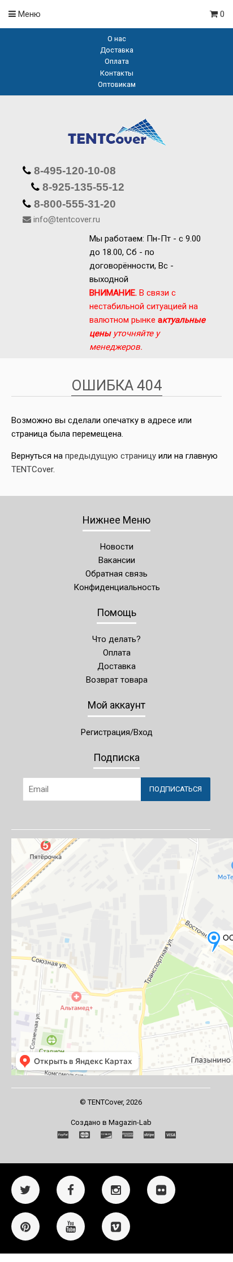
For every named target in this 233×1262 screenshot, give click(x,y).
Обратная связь (116, 574)
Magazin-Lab (130, 1122)
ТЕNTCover (32, 469)
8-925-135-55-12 (82, 187)
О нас (116, 38)
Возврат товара (117, 680)
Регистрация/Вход (117, 732)
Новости (116, 547)
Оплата (117, 61)
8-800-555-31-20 (73, 204)
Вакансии (116, 560)
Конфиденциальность (117, 587)
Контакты (116, 73)
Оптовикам (117, 84)
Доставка (116, 50)
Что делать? (116, 639)
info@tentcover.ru (66, 219)
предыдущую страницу (110, 456)
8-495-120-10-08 (73, 171)
